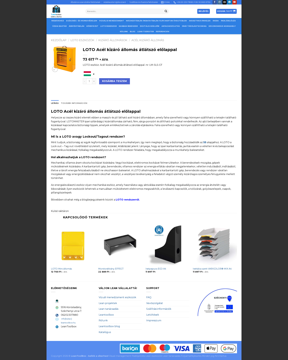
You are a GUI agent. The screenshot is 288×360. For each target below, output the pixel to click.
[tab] (55, 103)
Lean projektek (108, 303)
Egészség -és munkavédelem (81, 21)
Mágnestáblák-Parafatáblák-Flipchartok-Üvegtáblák (156, 21)
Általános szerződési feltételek (85, 2)
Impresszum (153, 320)
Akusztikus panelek (200, 21)
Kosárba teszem (114, 81)
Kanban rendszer (128, 26)
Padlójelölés (228, 21)
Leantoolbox (106, 314)
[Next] (237, 252)
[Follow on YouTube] (234, 2)
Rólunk (124, 31)
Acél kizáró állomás (147, 40)
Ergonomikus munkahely (222, 26)
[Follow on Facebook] (214, 2)
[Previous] (51, 252)
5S (204, 142)
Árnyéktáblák (76, 26)
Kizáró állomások (112, 40)
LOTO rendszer (108, 26)
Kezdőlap (58, 40)
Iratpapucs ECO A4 (156, 268)
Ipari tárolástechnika (194, 26)
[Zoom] (55, 69)
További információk (74, 103)
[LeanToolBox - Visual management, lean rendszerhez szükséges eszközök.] (66, 11)
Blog (132, 31)
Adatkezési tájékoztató (115, 2)
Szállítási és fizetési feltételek (143, 2)
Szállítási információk (158, 308)
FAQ (148, 297)
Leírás (55, 103)
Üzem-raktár (59, 26)
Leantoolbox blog (109, 326)
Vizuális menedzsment (111, 21)
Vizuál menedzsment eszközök (117, 297)
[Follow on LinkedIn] (229, 2)
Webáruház (57, 21)
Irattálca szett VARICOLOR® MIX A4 (212, 268)
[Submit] (166, 11)
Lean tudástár (145, 31)
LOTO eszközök (82, 40)
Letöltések (152, 314)
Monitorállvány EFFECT (111, 268)
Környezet (92, 26)
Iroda (216, 21)
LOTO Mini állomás (61, 268)
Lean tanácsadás (108, 308)
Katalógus (105, 332)
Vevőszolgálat (154, 303)
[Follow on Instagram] (219, 2)
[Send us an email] (224, 2)
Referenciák (162, 31)
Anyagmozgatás (171, 26)
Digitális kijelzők (149, 26)
